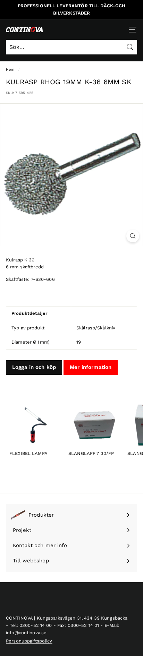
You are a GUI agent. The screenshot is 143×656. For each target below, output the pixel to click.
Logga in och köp (34, 367)
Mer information (90, 367)
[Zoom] (132, 236)
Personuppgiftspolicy (29, 641)
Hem (10, 69)
